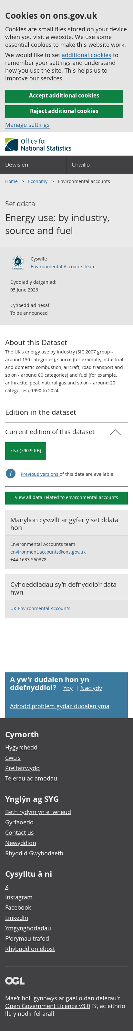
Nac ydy (91, 688)
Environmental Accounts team (63, 266)
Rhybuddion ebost (30, 949)
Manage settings (27, 124)
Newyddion (20, 843)
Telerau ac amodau (31, 778)
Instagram (19, 897)
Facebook (18, 907)
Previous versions (40, 474)
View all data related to (66, 497)
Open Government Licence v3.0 (47, 1006)
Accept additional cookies (64, 95)
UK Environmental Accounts (40, 608)
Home (12, 181)
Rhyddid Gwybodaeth (34, 853)
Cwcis (13, 757)
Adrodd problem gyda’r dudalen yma (59, 706)
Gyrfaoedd (19, 822)
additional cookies (86, 55)
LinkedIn (16, 918)
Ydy (68, 688)
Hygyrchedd (21, 747)
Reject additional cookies (64, 111)
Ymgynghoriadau (28, 928)
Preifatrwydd (22, 768)
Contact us (19, 832)
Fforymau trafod (27, 938)
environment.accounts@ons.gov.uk (48, 552)
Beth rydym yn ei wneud (38, 812)
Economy (38, 181)
